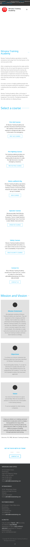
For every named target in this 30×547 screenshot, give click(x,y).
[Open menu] (26, 9)
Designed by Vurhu (21, 540)
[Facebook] (15, 544)
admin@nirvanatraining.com (7, 3)
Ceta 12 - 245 (22, 1)
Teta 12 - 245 (8, 1)
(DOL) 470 (4, 2)
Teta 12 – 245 (14, 523)
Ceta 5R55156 (13, 524)
